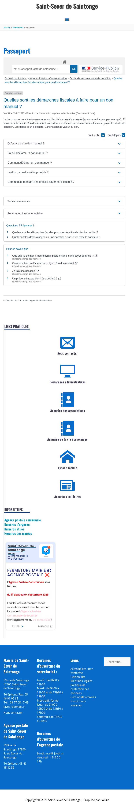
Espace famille (67, 468)
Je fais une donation (24, 270)
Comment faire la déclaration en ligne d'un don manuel (43, 263)
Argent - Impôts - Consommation (48, 78)
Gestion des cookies (83, 697)
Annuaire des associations (67, 410)
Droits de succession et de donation (90, 78)
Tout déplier (115, 135)
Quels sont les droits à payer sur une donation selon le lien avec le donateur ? (56, 236)
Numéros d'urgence (17, 524)
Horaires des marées (18, 533)
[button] (64, 143)
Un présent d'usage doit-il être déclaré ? (35, 278)
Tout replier (94, 135)
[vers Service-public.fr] (100, 69)
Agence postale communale (22, 520)
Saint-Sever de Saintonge (67, 6)
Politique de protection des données (79, 689)
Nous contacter (67, 353)
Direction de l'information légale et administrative (29, 300)
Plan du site (77, 677)
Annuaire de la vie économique (67, 439)
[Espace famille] (67, 457)
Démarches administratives (67, 382)
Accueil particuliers (16, 78)
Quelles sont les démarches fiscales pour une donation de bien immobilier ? (55, 232)
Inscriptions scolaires (78, 703)
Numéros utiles (14, 529)
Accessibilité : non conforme (81, 671)
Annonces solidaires (67, 496)
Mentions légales (81, 681)
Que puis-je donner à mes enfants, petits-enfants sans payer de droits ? (53, 255)
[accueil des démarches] (64, 61)
